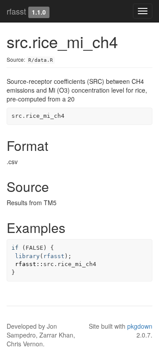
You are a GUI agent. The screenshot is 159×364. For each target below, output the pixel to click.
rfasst (16, 11)
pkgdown (139, 326)
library (27, 256)
